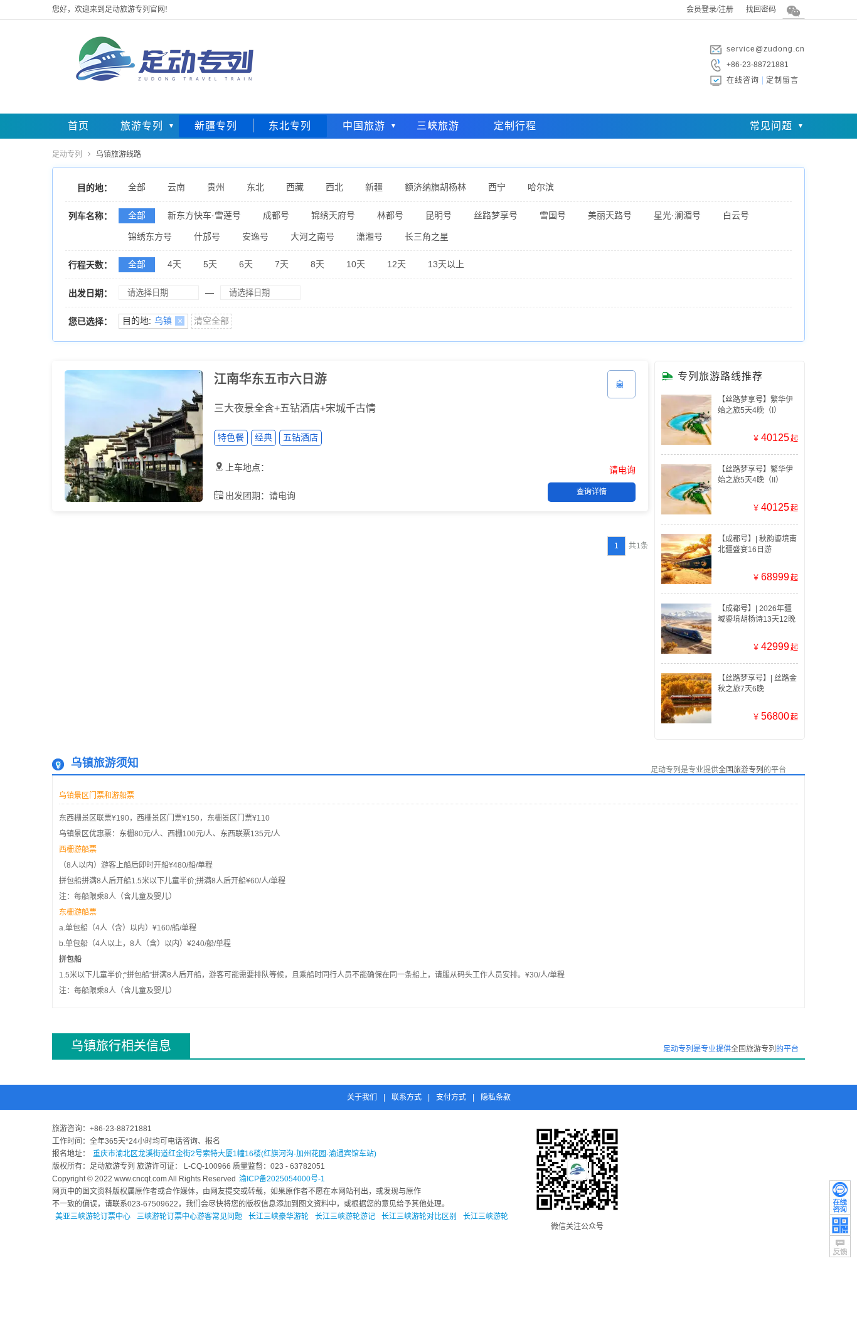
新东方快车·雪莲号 (204, 215)
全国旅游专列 (741, 769)
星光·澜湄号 (677, 215)
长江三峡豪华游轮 (278, 1216)
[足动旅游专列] (162, 103)
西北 (334, 187)
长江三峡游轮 (485, 1216)
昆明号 (438, 215)
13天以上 (446, 264)
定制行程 (515, 125)
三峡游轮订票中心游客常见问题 (189, 1216)
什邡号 (207, 237)
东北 (255, 187)
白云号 (736, 215)
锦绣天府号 (333, 215)
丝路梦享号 (496, 215)
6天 (246, 264)
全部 (137, 187)
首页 (78, 125)
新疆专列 (215, 125)
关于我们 (362, 1097)
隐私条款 (496, 1097)
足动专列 (67, 154)
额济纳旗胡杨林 (435, 187)
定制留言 (782, 80)
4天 (174, 264)
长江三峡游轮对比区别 (419, 1216)
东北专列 (290, 125)
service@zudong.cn (766, 49)
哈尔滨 (541, 187)
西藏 (295, 187)
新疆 (374, 187)
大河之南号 (312, 237)
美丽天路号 (610, 215)
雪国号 (553, 215)
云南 (176, 187)
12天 (396, 264)
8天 (317, 264)
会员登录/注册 (709, 9)
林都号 (390, 215)
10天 (355, 264)
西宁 (497, 187)
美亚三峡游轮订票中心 (92, 1216)
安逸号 (255, 237)
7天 (282, 264)
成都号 (276, 215)
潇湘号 (369, 237)
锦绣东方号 (150, 237)
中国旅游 (364, 125)
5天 (210, 264)
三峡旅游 (438, 125)
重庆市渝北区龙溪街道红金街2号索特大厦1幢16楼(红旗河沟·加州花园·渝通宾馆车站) (234, 1153)
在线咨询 (743, 80)
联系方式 (406, 1097)
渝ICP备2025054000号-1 (282, 1178)
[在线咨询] (840, 1197)
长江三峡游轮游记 (345, 1216)
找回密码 (761, 9)
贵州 (216, 187)
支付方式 (451, 1097)
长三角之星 (427, 237)
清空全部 (211, 321)
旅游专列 (141, 125)
